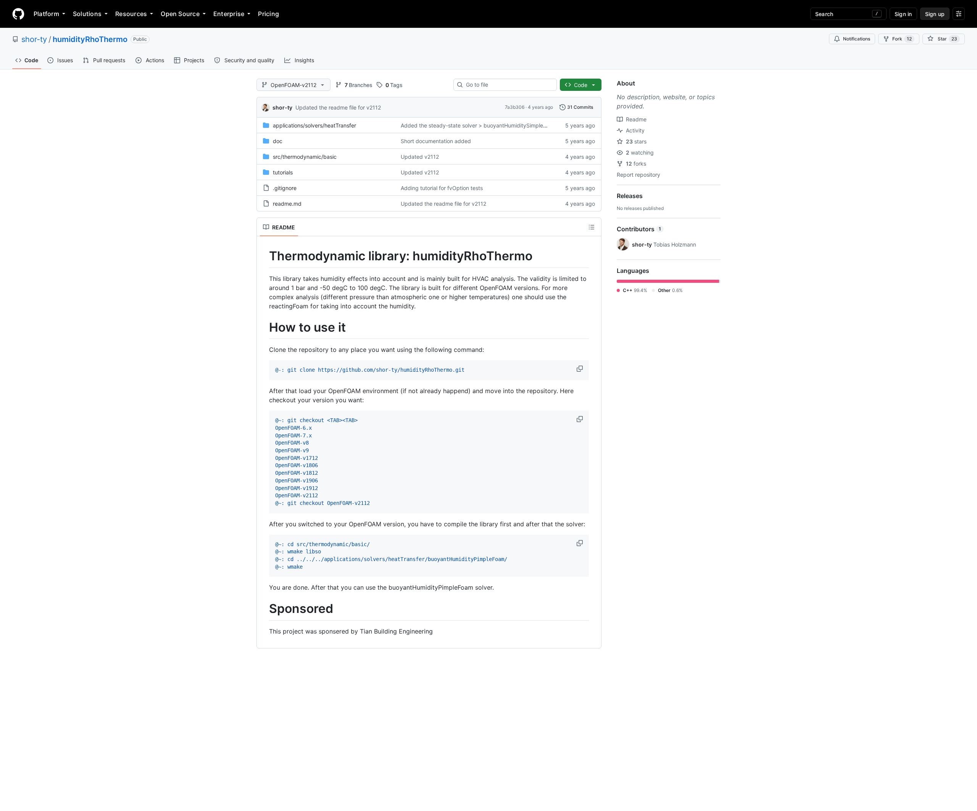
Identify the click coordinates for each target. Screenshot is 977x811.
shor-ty (34, 39)
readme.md (287, 203)
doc (277, 141)
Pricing (268, 14)
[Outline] (591, 227)
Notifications (856, 39)
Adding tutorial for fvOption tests (442, 188)
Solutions (87, 14)
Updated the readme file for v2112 (338, 107)
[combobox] (508, 84)
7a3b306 (514, 107)
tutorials (283, 172)
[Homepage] (18, 14)
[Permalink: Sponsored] (263, 609)
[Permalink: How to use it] (263, 327)
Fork (902, 39)
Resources (131, 14)
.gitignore (285, 188)
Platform (46, 14)
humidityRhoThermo (90, 39)
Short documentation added (436, 141)
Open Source (180, 14)
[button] (580, 368)
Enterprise (228, 14)
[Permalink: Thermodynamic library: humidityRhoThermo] (263, 256)
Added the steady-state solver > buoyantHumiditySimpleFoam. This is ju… (493, 125)
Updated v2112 (420, 156)
